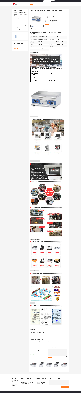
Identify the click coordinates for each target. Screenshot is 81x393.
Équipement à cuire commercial (19, 12)
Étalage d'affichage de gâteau (18, 27)
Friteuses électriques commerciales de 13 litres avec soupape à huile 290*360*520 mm (27, 385)
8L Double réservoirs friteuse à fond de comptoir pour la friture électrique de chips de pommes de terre (48, 369)
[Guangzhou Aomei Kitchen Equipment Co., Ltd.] (16, 4)
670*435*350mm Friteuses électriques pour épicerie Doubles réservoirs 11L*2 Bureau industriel (33, 369)
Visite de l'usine (14, 381)
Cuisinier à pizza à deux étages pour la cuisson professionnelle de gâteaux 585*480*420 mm (41, 385)
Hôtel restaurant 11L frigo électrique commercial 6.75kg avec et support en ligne (41, 369)
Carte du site (14, 385)
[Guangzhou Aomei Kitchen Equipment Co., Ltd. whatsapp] (17, 46)
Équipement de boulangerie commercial (20, 14)
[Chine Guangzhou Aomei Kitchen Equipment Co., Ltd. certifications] (16, 36)
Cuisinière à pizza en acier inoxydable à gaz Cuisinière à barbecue (41, 383)
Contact (47, 24)
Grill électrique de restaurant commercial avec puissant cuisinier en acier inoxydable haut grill (36, 29)
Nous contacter (14, 384)
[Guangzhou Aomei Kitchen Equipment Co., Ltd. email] (15, 46)
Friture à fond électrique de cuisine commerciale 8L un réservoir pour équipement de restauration (56, 369)
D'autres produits (16, 29)
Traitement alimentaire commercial (19, 25)
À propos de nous (15, 380)
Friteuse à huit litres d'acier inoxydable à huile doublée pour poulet (27, 383)
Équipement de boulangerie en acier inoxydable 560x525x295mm (40, 380)
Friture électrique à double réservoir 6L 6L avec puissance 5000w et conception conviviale (64, 369)
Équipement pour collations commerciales (18, 18)
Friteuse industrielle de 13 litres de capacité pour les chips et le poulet (26, 380)
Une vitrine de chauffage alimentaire (19, 22)
